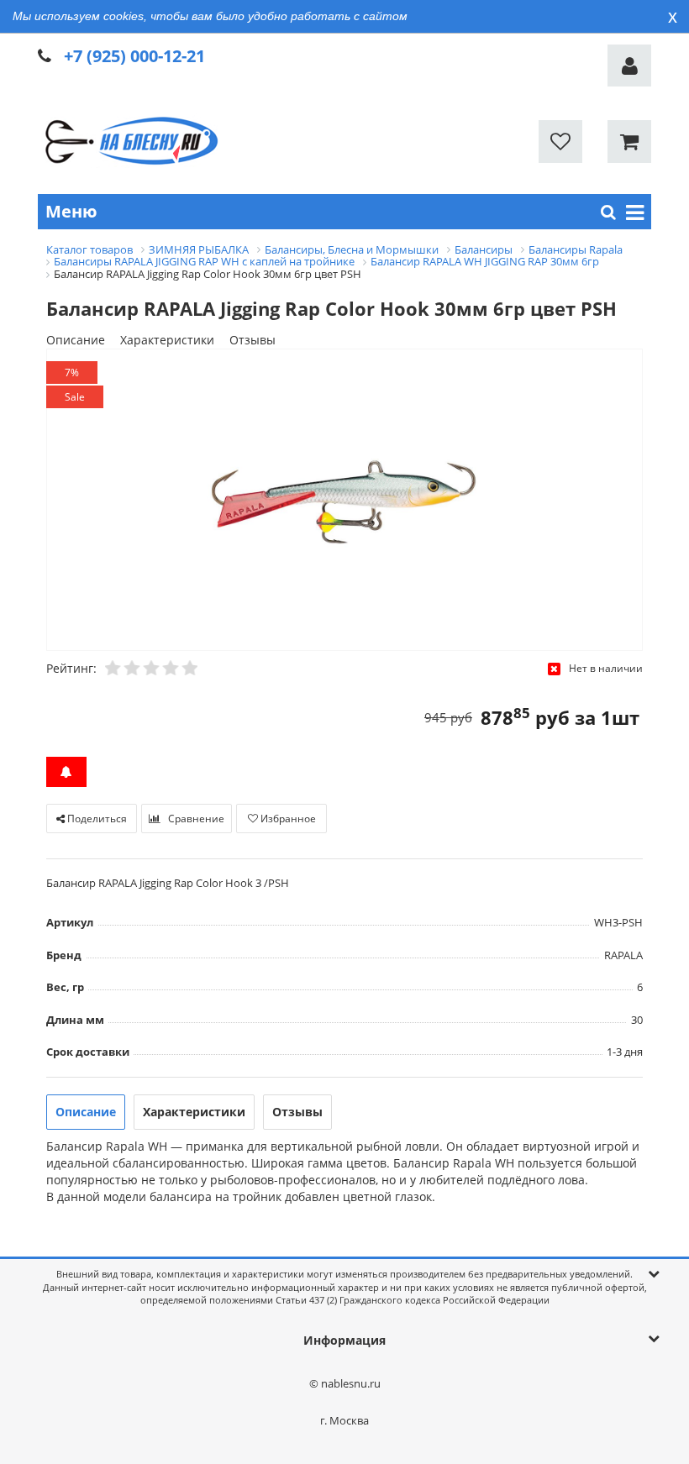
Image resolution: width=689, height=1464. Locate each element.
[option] (344, 501)
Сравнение (195, 818)
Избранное (287, 818)
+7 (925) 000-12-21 (134, 56)
